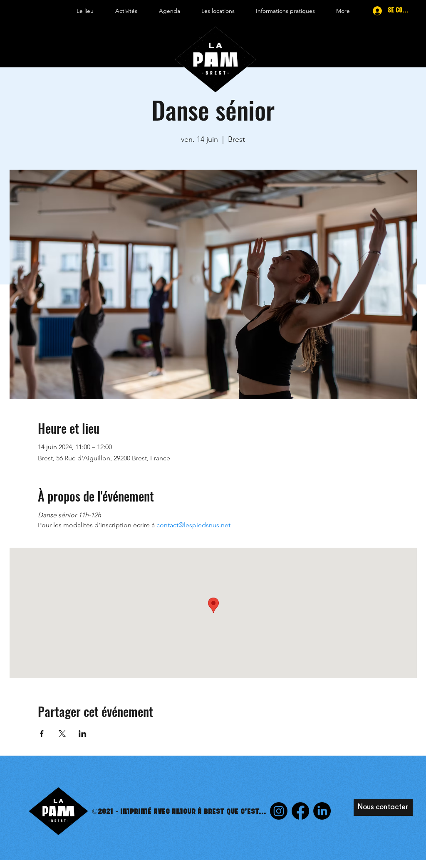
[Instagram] (278, 811)
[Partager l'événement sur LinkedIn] (83, 733)
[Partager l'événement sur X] (62, 733)
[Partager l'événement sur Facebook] (42, 733)
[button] (85, 10)
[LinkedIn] (322, 811)
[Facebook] (300, 811)
